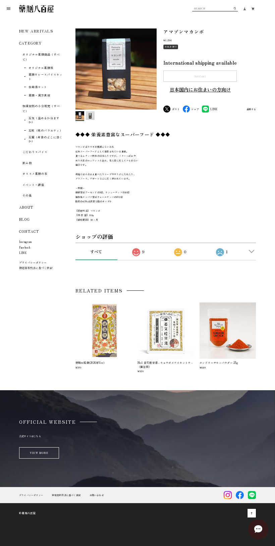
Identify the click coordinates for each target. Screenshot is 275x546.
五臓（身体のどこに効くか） (46, 139)
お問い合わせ (97, 495)
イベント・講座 (33, 185)
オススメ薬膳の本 (34, 174)
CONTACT (29, 231)
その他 (27, 195)
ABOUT (26, 207)
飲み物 (27, 163)
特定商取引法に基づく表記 (35, 268)
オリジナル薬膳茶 (41, 68)
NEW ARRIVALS (36, 30)
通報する (251, 109)
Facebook (24, 247)
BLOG (24, 219)
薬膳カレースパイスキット (46, 76)
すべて (96, 251)
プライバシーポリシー (33, 262)
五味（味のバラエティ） (46, 130)
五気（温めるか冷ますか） (44, 120)
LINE (23, 253)
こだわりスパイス (34, 152)
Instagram (25, 242)
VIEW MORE (39, 453)
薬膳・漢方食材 (39, 95)
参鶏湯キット (38, 87)
